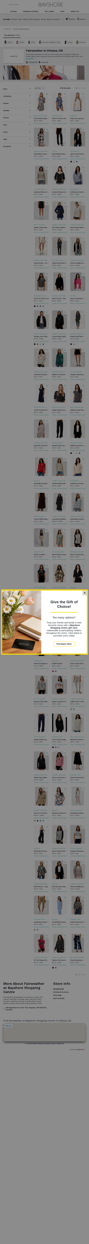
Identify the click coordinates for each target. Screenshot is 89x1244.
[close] (84, 593)
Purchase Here (64, 644)
